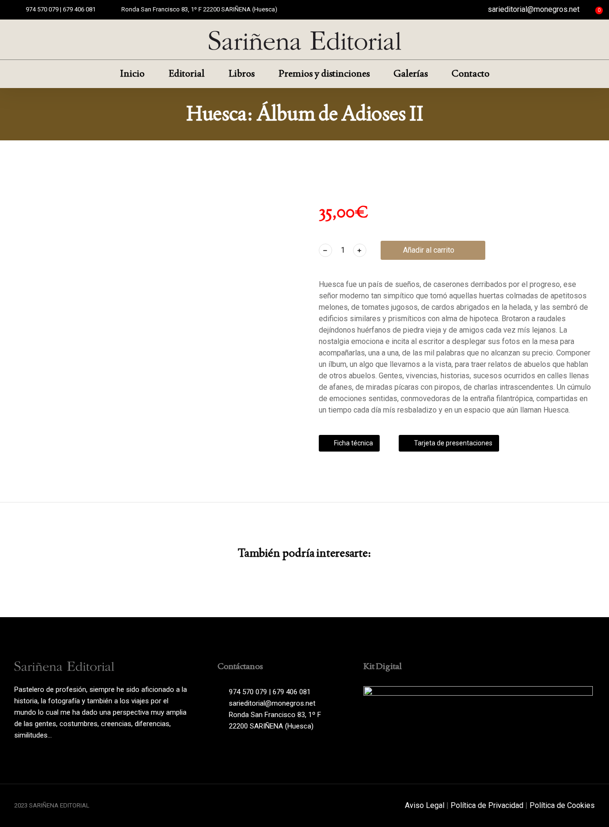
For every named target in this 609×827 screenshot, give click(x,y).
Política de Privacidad (487, 805)
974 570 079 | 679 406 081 (61, 9)
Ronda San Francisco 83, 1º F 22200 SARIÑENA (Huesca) (199, 9)
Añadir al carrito (428, 250)
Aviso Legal (424, 805)
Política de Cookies (562, 805)
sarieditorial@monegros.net (534, 9)
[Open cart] (591, 9)
